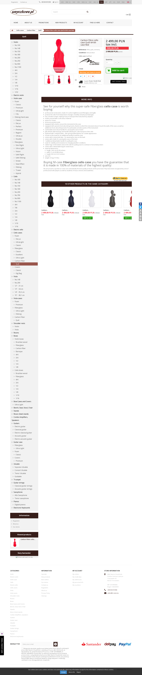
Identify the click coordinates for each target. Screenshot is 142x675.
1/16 (16, 89)
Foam (16, 101)
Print (83, 87)
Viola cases (17, 298)
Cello (15, 176)
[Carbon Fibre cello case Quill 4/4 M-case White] (92, 198)
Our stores (16, 527)
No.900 (17, 64)
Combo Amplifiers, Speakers (20, 418)
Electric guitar (19, 426)
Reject (79, 672)
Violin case (17, 98)
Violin (15, 42)
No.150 (17, 51)
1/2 (15, 76)
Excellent (19, 254)
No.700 (17, 195)
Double (18, 139)
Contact (109, 23)
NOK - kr (84, 2)
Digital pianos (19, 504)
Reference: (82, 50)
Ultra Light (19, 148)
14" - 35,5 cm (19, 292)
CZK (78, 2)
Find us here (95, 23)
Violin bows (19, 339)
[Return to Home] (12, 30)
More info (72, 672)
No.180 (17, 54)
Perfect (18, 126)
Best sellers (45, 580)
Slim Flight (19, 145)
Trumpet (17, 479)
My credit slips (77, 577)
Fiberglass (18, 142)
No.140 (17, 48)
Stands (16, 411)
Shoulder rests (19, 323)
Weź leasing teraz (119, 81)
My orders (76, 574)
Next (76, 80)
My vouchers (77, 585)
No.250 (17, 61)
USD (62, 2)
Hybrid (18, 173)
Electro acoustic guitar (23, 439)
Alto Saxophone (20, 495)
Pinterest (94, 76)
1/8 (15, 83)
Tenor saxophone (21, 498)
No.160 (17, 189)
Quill (17, 264)
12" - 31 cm (18, 286)
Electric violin (18, 95)
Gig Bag (18, 273)
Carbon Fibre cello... (28, 539)
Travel (18, 170)
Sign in (56, 2)
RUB (123, 2)
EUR (118, 2)
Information (24, 515)
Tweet (82, 76)
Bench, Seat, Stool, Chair (23, 408)
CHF (90, 2)
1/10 (16, 86)
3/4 (15, 73)
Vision (17, 151)
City (17, 114)
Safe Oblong (20, 158)
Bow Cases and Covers (22, 401)
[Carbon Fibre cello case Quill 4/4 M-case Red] (48, 79)
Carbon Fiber (19, 261)
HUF (74, 2)
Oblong (18, 167)
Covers (17, 267)
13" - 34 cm (18, 289)
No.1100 (17, 67)
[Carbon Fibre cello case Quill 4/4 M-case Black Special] (112, 198)
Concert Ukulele (20, 470)
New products (61, 23)
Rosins (16, 333)
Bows (15, 336)
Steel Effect (19, 164)
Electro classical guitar (23, 433)
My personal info (78, 582)
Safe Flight (19, 154)
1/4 (15, 79)
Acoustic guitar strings (23, 489)
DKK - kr (68, 2)
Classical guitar (20, 429)
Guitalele (18, 476)
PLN (101, 2)
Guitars (16, 423)
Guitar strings (18, 483)
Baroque (18, 351)
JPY (110, 2)
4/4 (15, 70)
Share (86, 76)
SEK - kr (95, 2)
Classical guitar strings (23, 486)
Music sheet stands (21, 414)
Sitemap (44, 596)
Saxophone (17, 492)
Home (16, 23)
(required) (45, 654)
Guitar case (17, 442)
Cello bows (18, 370)
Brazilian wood (21, 342)
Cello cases (17, 233)
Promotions (44, 23)
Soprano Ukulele (21, 467)
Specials (44, 574)
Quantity (109, 59)
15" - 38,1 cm (19, 295)
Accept (63, 672)
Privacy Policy (45, 593)
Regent (18, 133)
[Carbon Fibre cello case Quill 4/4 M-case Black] (50, 198)
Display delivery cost (90, 83)
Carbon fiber (20, 348)
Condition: (82, 53)
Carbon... (44, 210)
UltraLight (19, 111)
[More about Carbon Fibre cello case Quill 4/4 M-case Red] (15, 543)
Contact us (23, 2)
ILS (114, 2)
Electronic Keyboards (21, 508)
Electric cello (18, 229)
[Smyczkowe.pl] (29, 12)
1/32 (16, 92)
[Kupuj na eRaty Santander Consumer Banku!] (127, 78)
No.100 (17, 45)
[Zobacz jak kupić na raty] (24, 557)
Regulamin (14, 2)
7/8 (15, 208)
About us (28, 23)
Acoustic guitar (20, 436)
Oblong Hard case (21, 117)
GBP (106, 2)
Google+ (90, 76)
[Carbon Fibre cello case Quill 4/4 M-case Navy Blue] (71, 198)
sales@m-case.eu (113, 593)
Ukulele (16, 464)
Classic (18, 104)
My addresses (77, 580)
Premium (19, 108)
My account (78, 23)
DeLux (18, 123)
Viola (15, 276)
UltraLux (18, 136)
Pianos (16, 501)
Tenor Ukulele (20, 473)
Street (17, 161)
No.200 (17, 58)
